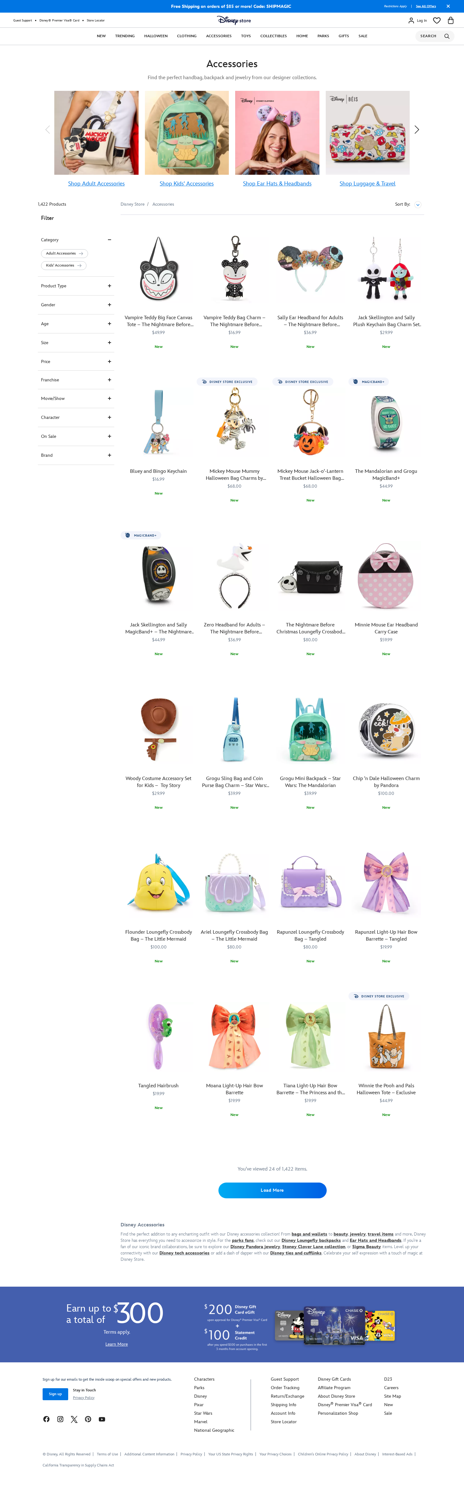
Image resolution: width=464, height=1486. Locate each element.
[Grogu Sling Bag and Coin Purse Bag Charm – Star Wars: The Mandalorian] (235, 729)
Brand (47, 455)
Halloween (156, 36)
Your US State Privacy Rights (230, 1454)
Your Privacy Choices (275, 1454)
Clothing (187, 36)
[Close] (446, 8)
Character (50, 417)
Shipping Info (283, 1404)
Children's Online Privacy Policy (323, 1454)
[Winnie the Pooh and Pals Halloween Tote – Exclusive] (386, 1037)
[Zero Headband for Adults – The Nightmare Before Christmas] (235, 576)
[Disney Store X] (74, 1419)
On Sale (48, 436)
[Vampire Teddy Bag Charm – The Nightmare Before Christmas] (235, 268)
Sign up (55, 1394)
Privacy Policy (83, 1397)
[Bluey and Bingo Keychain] (158, 422)
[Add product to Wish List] (189, 228)
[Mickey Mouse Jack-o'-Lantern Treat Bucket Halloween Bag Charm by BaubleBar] (310, 422)
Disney (200, 1396)
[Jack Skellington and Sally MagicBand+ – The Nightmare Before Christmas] (158, 576)
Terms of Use (107, 1454)
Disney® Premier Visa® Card (59, 20)
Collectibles (273, 36)
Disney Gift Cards (334, 1379)
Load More (272, 1190)
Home (302, 36)
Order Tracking (285, 1387)
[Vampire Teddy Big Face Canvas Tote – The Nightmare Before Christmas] (158, 268)
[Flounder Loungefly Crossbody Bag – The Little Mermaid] (158, 883)
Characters (204, 1379)
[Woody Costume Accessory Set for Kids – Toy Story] (158, 729)
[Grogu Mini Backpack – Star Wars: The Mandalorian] (310, 729)
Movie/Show (53, 398)
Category (49, 240)
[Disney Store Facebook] (46, 1419)
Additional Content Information (149, 1454)
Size (44, 342)
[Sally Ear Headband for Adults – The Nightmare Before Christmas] (310, 268)
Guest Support (22, 20)
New (101, 36)
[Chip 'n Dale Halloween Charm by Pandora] (386, 729)
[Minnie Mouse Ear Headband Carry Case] (386, 576)
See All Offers (426, 6)
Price (45, 361)
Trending (125, 36)
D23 (388, 1379)
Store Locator (96, 20)
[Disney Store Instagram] (60, 1419)
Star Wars (203, 1413)
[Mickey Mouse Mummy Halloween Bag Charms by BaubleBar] (235, 422)
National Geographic (214, 1430)
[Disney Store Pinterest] (88, 1419)
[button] (47, 129)
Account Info (283, 1413)
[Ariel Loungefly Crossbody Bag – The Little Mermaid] (235, 883)
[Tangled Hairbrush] (158, 1037)
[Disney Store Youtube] (102, 1419)
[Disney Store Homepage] (234, 20)
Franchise (50, 380)
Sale (363, 36)
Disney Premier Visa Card (345, 1404)
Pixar (199, 1404)
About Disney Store (336, 1396)
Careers (391, 1387)
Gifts (344, 36)
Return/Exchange (287, 1396)
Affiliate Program (334, 1387)
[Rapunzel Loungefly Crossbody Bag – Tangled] (310, 883)
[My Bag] (451, 20)
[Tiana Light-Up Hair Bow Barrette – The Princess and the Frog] (310, 1037)
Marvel (200, 1421)
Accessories (219, 36)
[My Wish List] (437, 20)
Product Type (53, 286)
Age (45, 323)
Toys (246, 36)
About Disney (365, 1454)
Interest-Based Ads (397, 1454)
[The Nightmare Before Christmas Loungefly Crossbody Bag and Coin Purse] (310, 576)
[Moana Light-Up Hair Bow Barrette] (235, 1037)
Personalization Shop (338, 1413)
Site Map (392, 1396)
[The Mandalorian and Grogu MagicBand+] (386, 422)
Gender (48, 305)
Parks (323, 36)
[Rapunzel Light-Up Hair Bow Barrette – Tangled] (386, 883)
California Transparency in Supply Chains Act (78, 1465)
